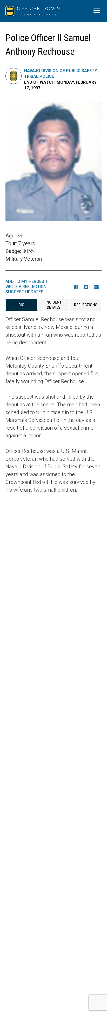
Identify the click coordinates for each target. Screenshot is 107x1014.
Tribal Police (39, 76)
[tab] (21, 305)
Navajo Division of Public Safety (60, 70)
